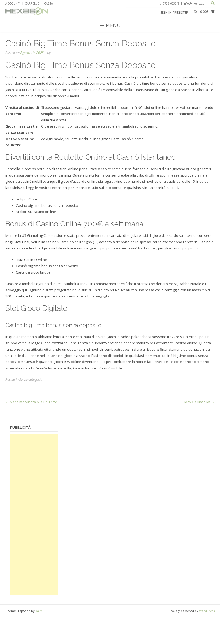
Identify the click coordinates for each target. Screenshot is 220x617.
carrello (32, 3)
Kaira (39, 611)
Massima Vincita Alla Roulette (31, 401)
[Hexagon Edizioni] (26, 12)
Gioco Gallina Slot (198, 401)
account (12, 3)
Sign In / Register (174, 12)
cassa (48, 3)
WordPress (207, 611)
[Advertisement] (34, 514)
